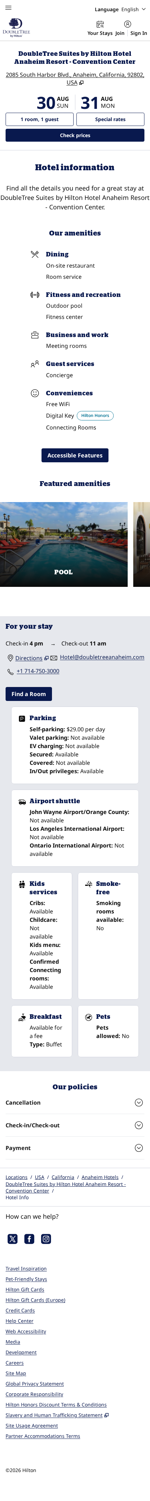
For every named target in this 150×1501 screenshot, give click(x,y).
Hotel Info (17, 1197)
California (63, 1177)
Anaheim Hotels (100, 1177)
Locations (17, 1177)
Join (120, 33)
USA (39, 1177)
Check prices (93, 135)
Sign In (138, 33)
